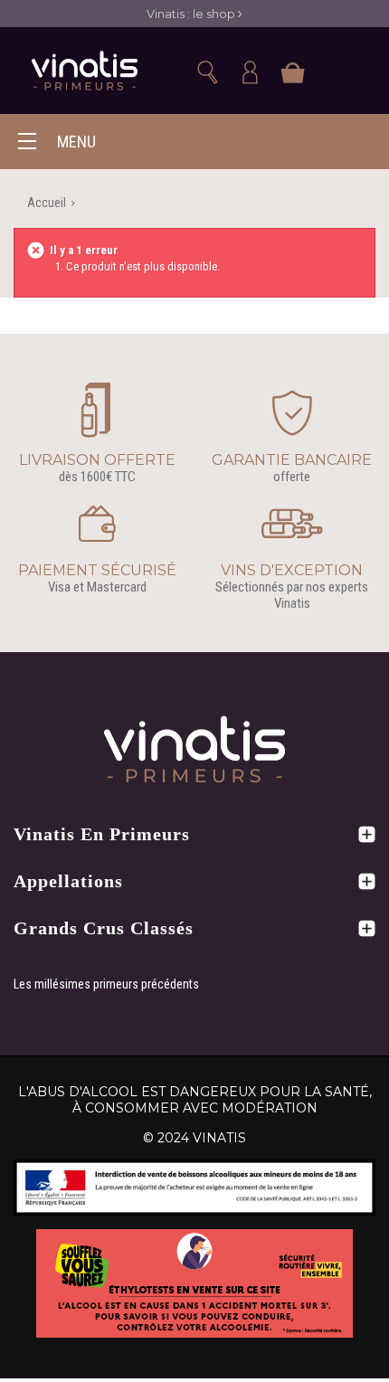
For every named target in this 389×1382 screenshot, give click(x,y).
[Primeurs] (84, 72)
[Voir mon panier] (292, 98)
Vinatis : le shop (192, 13)
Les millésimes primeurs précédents (106, 984)
